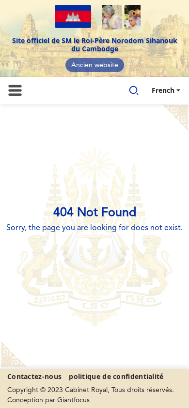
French (163, 90)
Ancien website (94, 65)
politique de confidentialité (116, 376)
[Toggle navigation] (15, 90)
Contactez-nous (34, 376)
